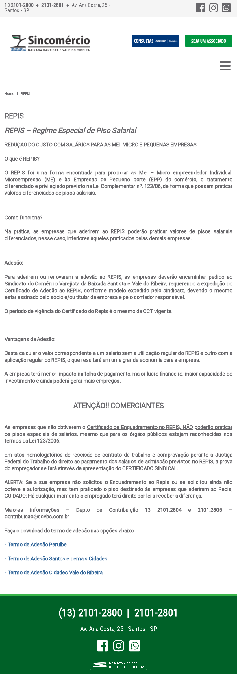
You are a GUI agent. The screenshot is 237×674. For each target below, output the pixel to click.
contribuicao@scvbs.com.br (37, 516)
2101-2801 (156, 613)
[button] (208, 45)
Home (9, 94)
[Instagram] (213, 10)
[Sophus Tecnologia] (118, 669)
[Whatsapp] (226, 10)
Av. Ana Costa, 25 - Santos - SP (118, 628)
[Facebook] (200, 10)
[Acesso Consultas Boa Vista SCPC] (155, 45)
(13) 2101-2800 (90, 613)
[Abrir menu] (225, 66)
